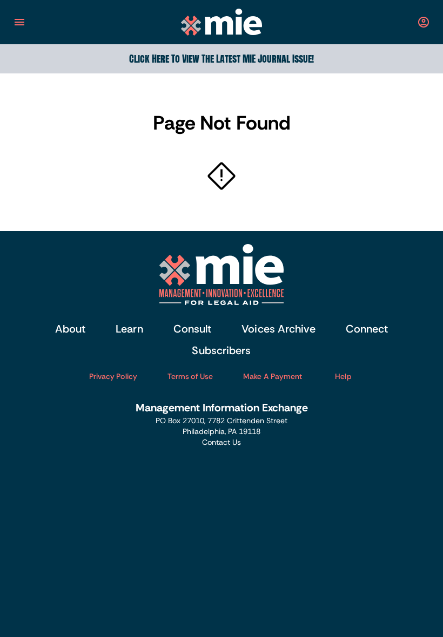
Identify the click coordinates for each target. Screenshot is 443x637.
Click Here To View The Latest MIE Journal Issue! (221, 58)
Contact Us (221, 442)
